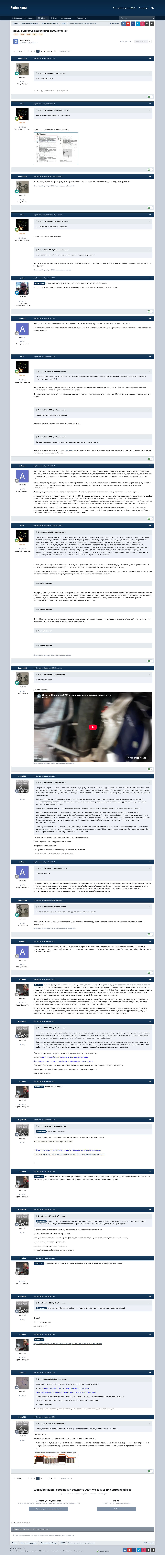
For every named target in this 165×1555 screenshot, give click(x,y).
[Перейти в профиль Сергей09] (22, 786)
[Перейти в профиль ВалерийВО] (22, 69)
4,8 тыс (23, 1003)
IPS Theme (13, 1548)
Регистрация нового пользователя (48, 1509)
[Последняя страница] (55, 51)
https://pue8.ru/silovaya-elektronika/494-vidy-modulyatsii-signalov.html (73, 1154)
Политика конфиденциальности (26, 1551)
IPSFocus (22, 1548)
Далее (49, 51)
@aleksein (38, 985)
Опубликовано (44, 58)
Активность (81, 18)
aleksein (22, 318)
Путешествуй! (78, 1551)
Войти (116, 1509)
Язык (12, 1551)
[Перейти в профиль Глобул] (22, 288)
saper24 (22, 1372)
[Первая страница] (14, 51)
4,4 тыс (23, 1396)
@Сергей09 (39, 1087)
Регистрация (143, 8)
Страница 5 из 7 (65, 51)
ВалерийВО (22, 58)
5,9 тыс (23, 301)
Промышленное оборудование (62, 1551)
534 (23, 799)
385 (23, 82)
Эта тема (145, 18)
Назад (19, 51)
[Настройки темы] (152, 8)
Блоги (55, 18)
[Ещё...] (150, 58)
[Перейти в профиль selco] (22, 114)
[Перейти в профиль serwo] (15, 41)
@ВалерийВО (39, 283)
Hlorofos (22, 979)
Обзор (42, 18)
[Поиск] (153, 18)
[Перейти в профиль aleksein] (22, 329)
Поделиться (126, 41)
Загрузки (67, 18)
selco (22, 104)
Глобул (22, 278)
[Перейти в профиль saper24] (22, 1383)
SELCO (34, 43)
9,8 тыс (23, 127)
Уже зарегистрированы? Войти (125, 8)
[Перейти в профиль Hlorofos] (22, 990)
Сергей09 (22, 776)
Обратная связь (44, 1551)
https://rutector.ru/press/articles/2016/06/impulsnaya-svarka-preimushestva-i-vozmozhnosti (68, 1344)
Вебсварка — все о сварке (24, 18)
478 (23, 341)
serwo (27, 40)
